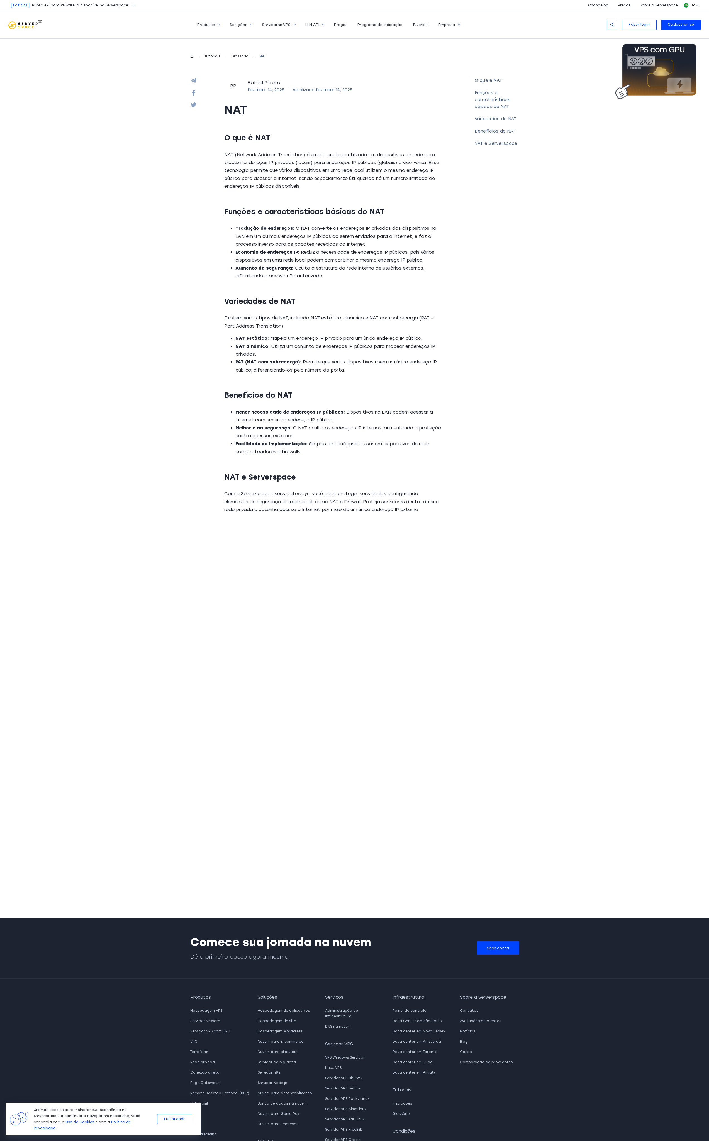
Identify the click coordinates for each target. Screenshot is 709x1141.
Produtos (206, 25)
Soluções (238, 25)
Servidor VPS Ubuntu (343, 1078)
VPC (194, 1042)
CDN (194, 1114)
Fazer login (639, 24)
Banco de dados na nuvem (282, 1103)
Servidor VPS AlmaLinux (345, 1109)
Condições (404, 1131)
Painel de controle (409, 1011)
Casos (466, 1052)
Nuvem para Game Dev (278, 1114)
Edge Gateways (204, 1083)
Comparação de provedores (486, 1062)
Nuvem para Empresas (278, 1124)
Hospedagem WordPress (280, 1031)
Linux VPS (333, 1068)
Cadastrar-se (681, 24)
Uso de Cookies (79, 1122)
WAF (194, 1124)
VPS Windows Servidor (345, 1057)
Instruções (402, 1103)
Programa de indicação (380, 25)
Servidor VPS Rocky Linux (347, 1099)
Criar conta (498, 948)
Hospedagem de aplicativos (284, 1011)
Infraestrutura (408, 997)
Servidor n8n (269, 1072)
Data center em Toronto (415, 1052)
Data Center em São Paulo (417, 1021)
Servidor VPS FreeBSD (344, 1130)
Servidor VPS (339, 1044)
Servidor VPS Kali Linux (345, 1119)
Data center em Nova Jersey (419, 1031)
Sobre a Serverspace (659, 5)
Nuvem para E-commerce (280, 1042)
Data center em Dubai (413, 1062)
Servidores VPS (276, 25)
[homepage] (192, 56)
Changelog (598, 5)
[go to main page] (25, 24)
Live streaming (203, 1134)
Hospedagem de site (277, 1021)
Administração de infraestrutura (341, 1013)
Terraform (199, 1052)
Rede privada (202, 1062)
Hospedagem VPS (206, 1011)
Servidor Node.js (272, 1083)
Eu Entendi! (174, 1119)
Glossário (239, 56)
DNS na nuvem (338, 1026)
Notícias (467, 1031)
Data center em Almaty (414, 1072)
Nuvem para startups (277, 1052)
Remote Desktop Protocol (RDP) (219, 1093)
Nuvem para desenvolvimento (285, 1093)
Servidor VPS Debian (343, 1088)
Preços (624, 5)
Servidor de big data (277, 1062)
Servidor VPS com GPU (210, 1031)
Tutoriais (420, 25)
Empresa (446, 25)
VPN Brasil (199, 1103)
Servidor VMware (205, 1021)
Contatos (469, 1011)
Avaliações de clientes (480, 1021)
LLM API (312, 25)
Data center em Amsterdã (417, 1042)
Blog (464, 1042)
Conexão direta (205, 1072)
